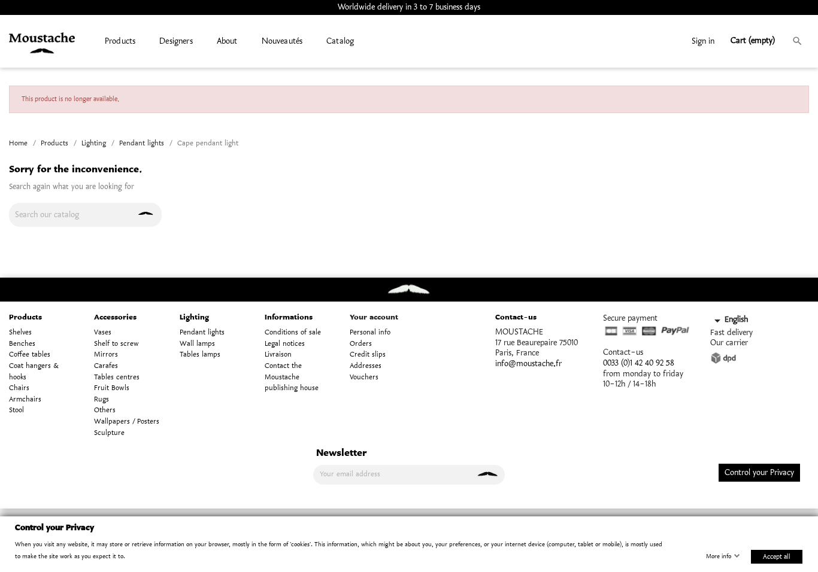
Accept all (776, 556)
